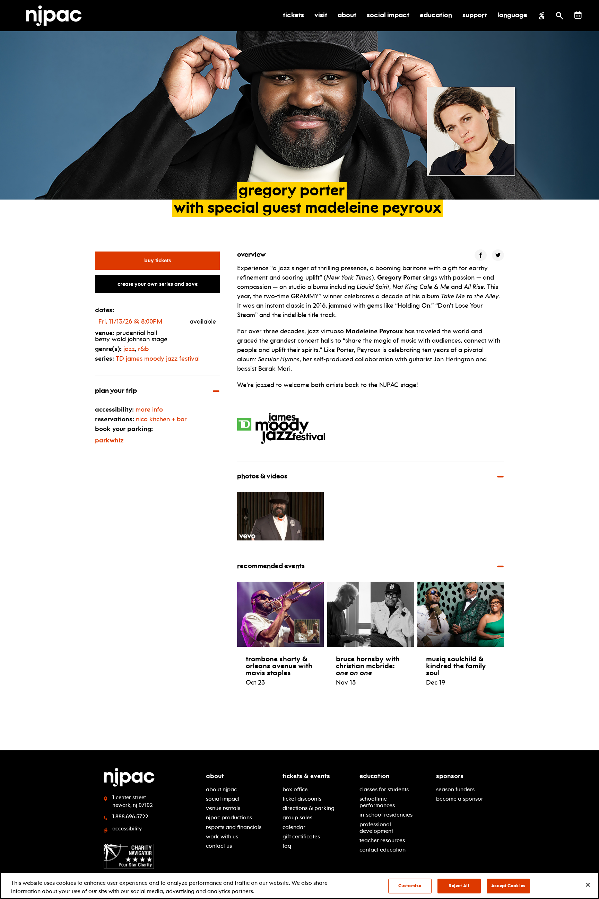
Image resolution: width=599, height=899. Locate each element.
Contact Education (382, 849)
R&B (143, 349)
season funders (455, 789)
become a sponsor (459, 798)
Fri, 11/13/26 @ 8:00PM (130, 321)
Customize (409, 886)
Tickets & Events (306, 776)
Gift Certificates (301, 836)
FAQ (287, 846)
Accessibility (127, 829)
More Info (149, 409)
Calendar (294, 827)
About (215, 776)
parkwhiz (109, 440)
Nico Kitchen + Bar (161, 419)
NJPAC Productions (229, 817)
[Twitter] (498, 255)
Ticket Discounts (302, 798)
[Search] (560, 15)
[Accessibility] (542, 15)
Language (512, 15)
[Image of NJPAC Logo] (56, 15)
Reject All (459, 886)
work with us (222, 836)
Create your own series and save (158, 284)
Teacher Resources (382, 840)
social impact (223, 798)
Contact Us (219, 846)
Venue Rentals (223, 808)
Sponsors (449, 776)
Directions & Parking (309, 808)
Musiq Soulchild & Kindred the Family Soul (456, 666)
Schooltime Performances (377, 802)
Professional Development (376, 827)
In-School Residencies (386, 814)
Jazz (129, 349)
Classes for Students (384, 789)
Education (374, 776)
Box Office (295, 789)
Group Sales (297, 817)
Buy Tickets (182, 260)
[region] (299, 885)
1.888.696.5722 (130, 816)
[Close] (588, 884)
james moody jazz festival (158, 358)
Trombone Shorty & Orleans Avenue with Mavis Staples (279, 666)
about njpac (221, 789)
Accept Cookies (508, 886)
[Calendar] (578, 15)
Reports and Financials (233, 827)
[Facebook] (481, 255)
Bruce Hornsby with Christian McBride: (368, 666)
